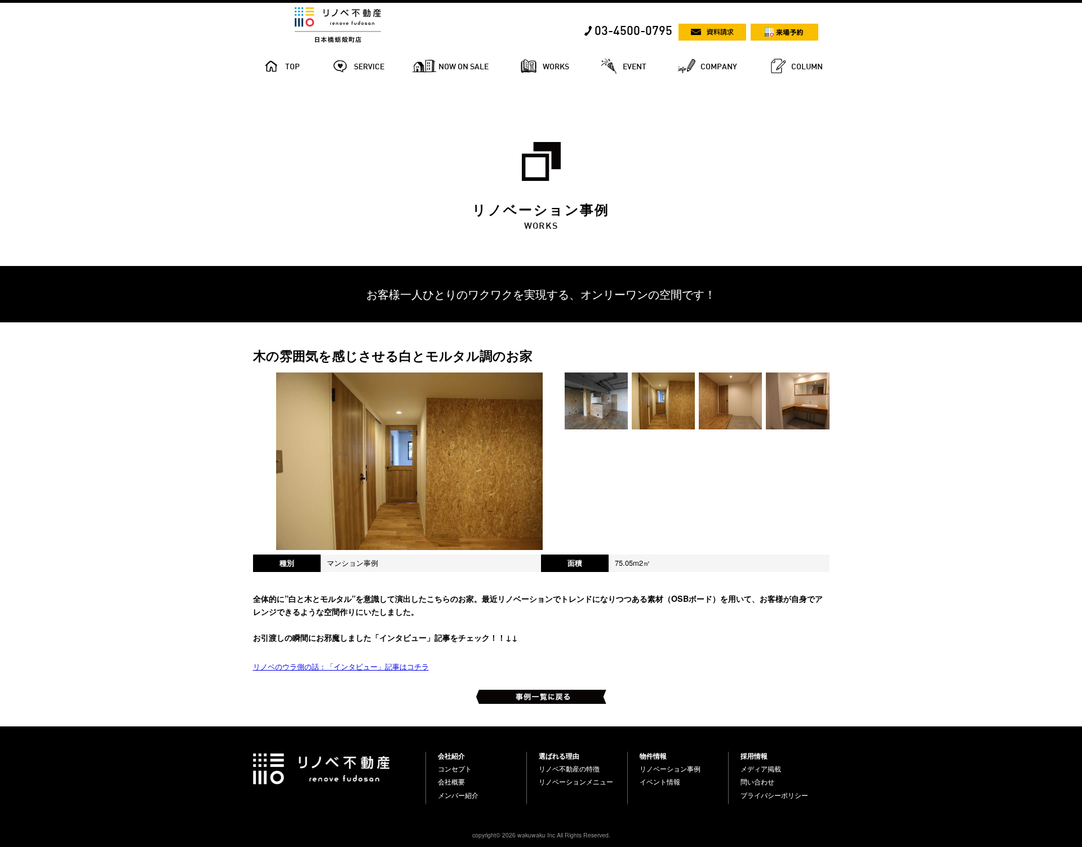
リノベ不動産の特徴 (569, 768)
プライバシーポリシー (774, 795)
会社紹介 (451, 755)
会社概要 (451, 781)
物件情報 (653, 755)
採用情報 (754, 755)
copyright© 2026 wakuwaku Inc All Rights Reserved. (541, 835)
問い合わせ (757, 781)
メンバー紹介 (458, 795)
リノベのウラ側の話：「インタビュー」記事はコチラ (341, 666)
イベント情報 (660, 781)
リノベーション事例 (670, 768)
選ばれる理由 (559, 755)
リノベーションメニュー (576, 781)
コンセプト (455, 768)
